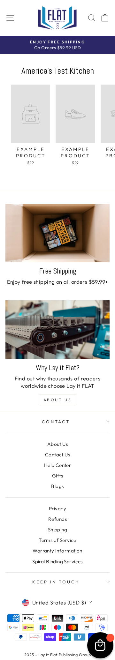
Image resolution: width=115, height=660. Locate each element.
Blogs (57, 486)
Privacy (57, 509)
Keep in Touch (56, 581)
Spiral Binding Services (57, 562)
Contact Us (57, 455)
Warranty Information (57, 551)
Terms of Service (57, 540)
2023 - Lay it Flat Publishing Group (57, 654)
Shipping (57, 530)
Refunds (57, 519)
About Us (57, 399)
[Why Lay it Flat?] (57, 329)
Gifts (57, 476)
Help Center (57, 465)
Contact (56, 421)
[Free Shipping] (57, 233)
